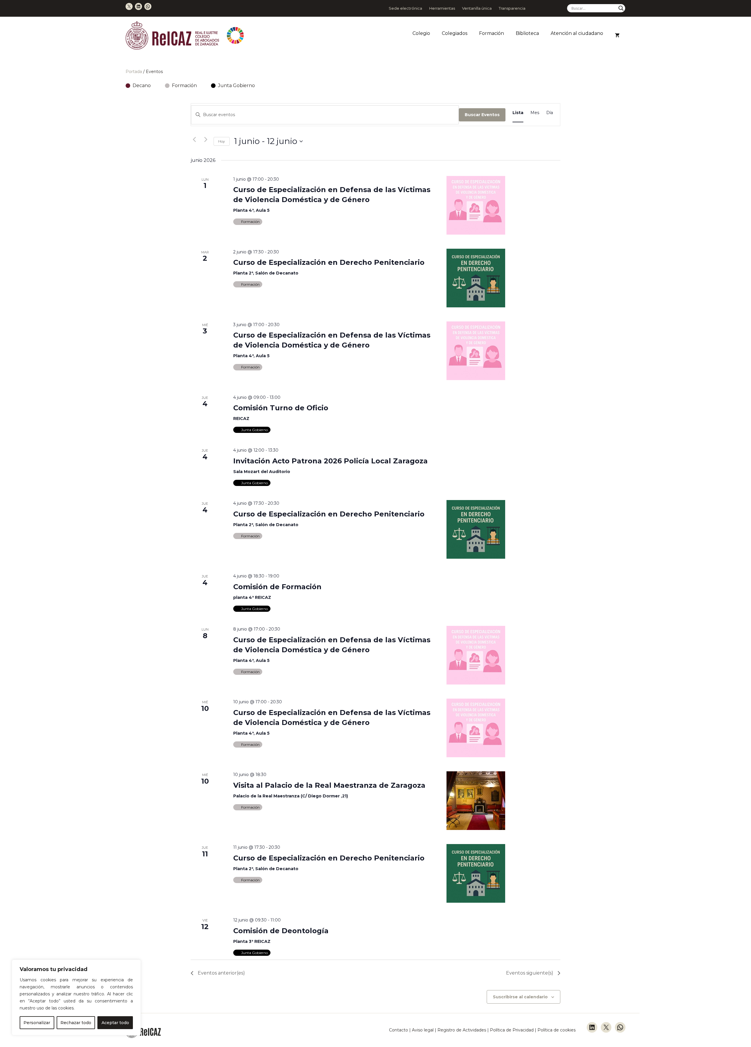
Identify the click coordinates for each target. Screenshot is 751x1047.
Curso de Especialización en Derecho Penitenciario (328, 262)
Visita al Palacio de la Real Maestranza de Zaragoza (329, 785)
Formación (491, 33)
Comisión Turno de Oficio (280, 408)
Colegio (421, 33)
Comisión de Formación (277, 586)
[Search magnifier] (621, 8)
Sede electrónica (405, 8)
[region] (76, 997)
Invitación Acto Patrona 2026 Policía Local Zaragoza (330, 461)
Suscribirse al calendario (520, 996)
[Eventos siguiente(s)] (205, 139)
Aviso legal (423, 1030)
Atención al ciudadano (577, 33)
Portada (134, 71)
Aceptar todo (115, 1022)
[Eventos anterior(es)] (194, 139)
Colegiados (454, 33)
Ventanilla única (477, 8)
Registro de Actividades (461, 1030)
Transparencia (512, 8)
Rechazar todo (75, 1022)
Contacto (398, 1030)
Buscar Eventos (482, 114)
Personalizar (36, 1022)
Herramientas (442, 8)
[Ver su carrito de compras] (617, 35)
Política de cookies (556, 1030)
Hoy (221, 141)
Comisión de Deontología (281, 930)
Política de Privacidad (512, 1030)
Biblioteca (527, 33)
